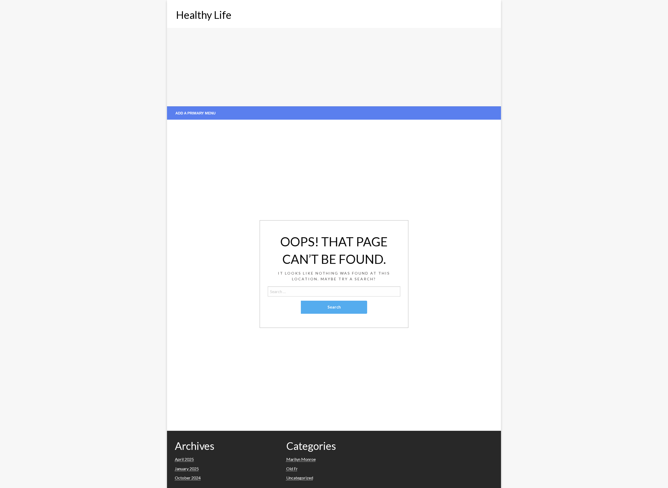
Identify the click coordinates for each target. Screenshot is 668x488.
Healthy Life (203, 15)
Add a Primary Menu (195, 113)
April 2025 (184, 459)
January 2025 (187, 468)
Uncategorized (299, 477)
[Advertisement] (334, 67)
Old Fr (292, 468)
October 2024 (188, 477)
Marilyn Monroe (301, 459)
